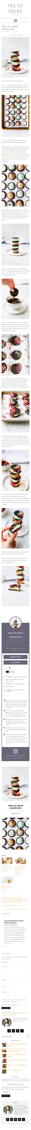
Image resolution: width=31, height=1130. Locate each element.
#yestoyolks (24, 758)
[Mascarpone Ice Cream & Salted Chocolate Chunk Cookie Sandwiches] (20, 860)
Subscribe (6, 1096)
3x (13, 672)
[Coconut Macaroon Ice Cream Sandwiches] (7, 860)
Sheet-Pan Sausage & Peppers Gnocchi (18, 1059)
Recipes (15, 897)
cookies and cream (15, 899)
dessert (20, 899)
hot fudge (17, 900)
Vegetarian (19, 897)
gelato (13, 900)
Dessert (11, 897)
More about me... (20, 1021)
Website (4, 992)
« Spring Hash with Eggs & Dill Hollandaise (12, 905)
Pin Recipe (16, 662)
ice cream (21, 900)
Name (3, 980)
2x (10, 672)
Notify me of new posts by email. (11, 1005)
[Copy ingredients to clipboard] (10, 668)
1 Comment (15, 31)
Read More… (21, 1114)
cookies (8, 899)
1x (7, 672)
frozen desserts (8, 900)
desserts (24, 899)
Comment (4, 966)
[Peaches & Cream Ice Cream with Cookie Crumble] (7, 880)
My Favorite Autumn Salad (14, 1070)
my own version (6, 157)
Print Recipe (20, 34)
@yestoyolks (8, 758)
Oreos (15, 902)
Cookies (8, 897)
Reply (5, 946)
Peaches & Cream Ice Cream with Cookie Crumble (7, 887)
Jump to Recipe (12, 34)
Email (3, 986)
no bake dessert (10, 902)
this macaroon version (15, 159)
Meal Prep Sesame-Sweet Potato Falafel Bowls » (17, 909)
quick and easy (20, 902)
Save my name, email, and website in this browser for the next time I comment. (14, 1000)
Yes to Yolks (15, 8)
